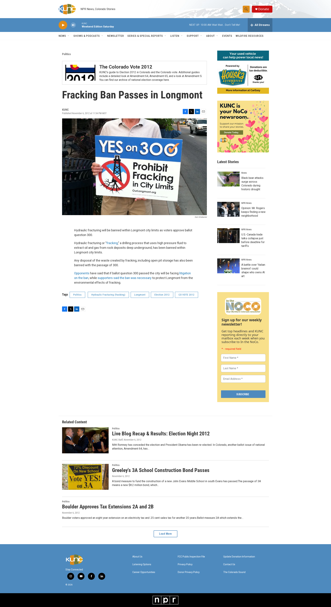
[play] (63, 25)
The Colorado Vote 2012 (125, 67)
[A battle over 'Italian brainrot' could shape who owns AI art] (228, 265)
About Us (137, 556)
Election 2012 (162, 294)
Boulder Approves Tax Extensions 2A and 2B (108, 507)
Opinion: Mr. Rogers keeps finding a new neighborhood (253, 211)
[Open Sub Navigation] (68, 36)
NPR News (246, 203)
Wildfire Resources (250, 36)
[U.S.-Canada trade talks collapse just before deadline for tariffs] (228, 235)
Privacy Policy (185, 564)
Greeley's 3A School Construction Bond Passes (160, 470)
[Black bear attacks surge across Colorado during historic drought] (228, 179)
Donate (263, 9)
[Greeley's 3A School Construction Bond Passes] (85, 477)
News (244, 172)
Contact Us (229, 564)
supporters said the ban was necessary (125, 278)
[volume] (73, 25)
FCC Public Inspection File (191, 556)
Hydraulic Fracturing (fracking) (108, 294)
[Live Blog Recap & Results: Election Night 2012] (85, 440)
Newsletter (115, 36)
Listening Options (141, 564)
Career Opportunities (143, 572)
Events (227, 36)
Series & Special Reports (145, 36)
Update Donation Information (239, 556)
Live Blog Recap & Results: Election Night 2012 (161, 434)
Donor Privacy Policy (189, 572)
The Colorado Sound (234, 572)
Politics (66, 54)
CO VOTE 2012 (186, 294)
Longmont (140, 294)
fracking (112, 243)
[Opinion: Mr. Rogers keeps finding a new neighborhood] (228, 209)
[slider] (78, 25)
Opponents (81, 273)
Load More (165, 533)
